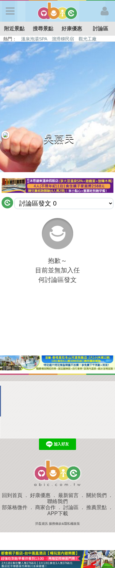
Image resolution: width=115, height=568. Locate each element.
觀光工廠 (87, 38)
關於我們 (96, 495)
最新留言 (68, 495)
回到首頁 (12, 495)
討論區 (100, 28)
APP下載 (57, 513)
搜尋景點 (43, 28)
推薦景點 (96, 507)
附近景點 (14, 28)
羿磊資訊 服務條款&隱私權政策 (57, 523)
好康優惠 (72, 28)
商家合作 (45, 507)
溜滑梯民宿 (63, 38)
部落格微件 (14, 507)
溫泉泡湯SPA (34, 38)
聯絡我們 (57, 501)
